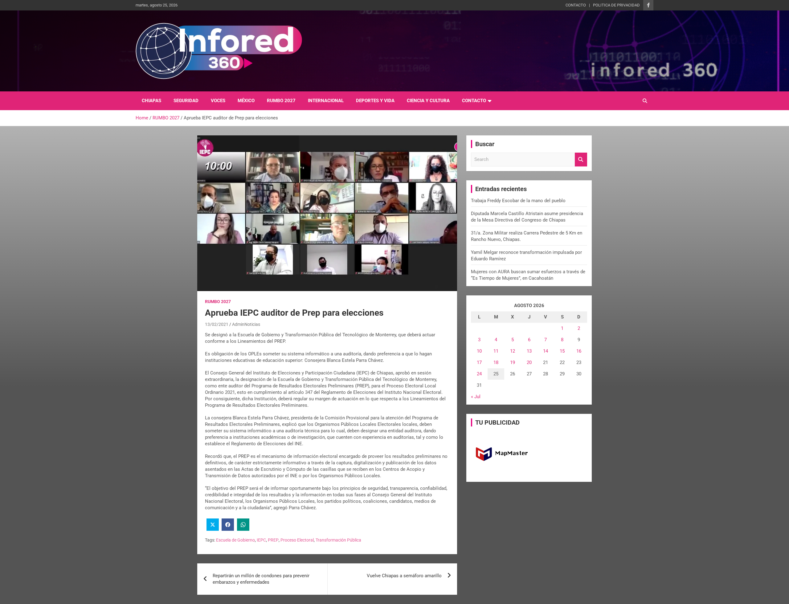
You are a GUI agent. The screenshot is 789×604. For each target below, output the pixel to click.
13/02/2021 (216, 324)
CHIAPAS (151, 100)
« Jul (475, 396)
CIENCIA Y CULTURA (428, 100)
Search (581, 159)
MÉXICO (246, 100)
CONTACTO (576, 5)
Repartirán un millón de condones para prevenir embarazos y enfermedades (261, 579)
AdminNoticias (246, 324)
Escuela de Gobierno (235, 540)
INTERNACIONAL (326, 100)
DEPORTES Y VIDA (375, 100)
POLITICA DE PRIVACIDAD (616, 5)
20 (529, 362)
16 (578, 351)
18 (495, 362)
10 (479, 351)
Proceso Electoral (297, 540)
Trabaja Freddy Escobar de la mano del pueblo (518, 200)
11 (495, 351)
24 (479, 374)
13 (529, 351)
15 (562, 351)
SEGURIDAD (186, 100)
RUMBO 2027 (281, 100)
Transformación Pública (338, 540)
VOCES (218, 100)
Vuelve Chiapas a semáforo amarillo (404, 575)
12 (512, 351)
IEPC (261, 540)
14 (545, 351)
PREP (273, 540)
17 (479, 362)
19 (512, 362)
